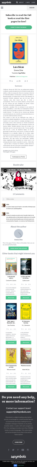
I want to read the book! (18, 27)
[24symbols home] (6, 2)
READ (18, 49)
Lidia (7, 204)
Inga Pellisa (21, 73)
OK (15, 465)
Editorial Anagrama (21, 76)
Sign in (31, 7)
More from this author (18, 248)
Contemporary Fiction (18, 157)
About (21, 2)
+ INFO (27, 2)
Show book (11, 297)
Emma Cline (18, 70)
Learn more (21, 465)
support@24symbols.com (18, 411)
